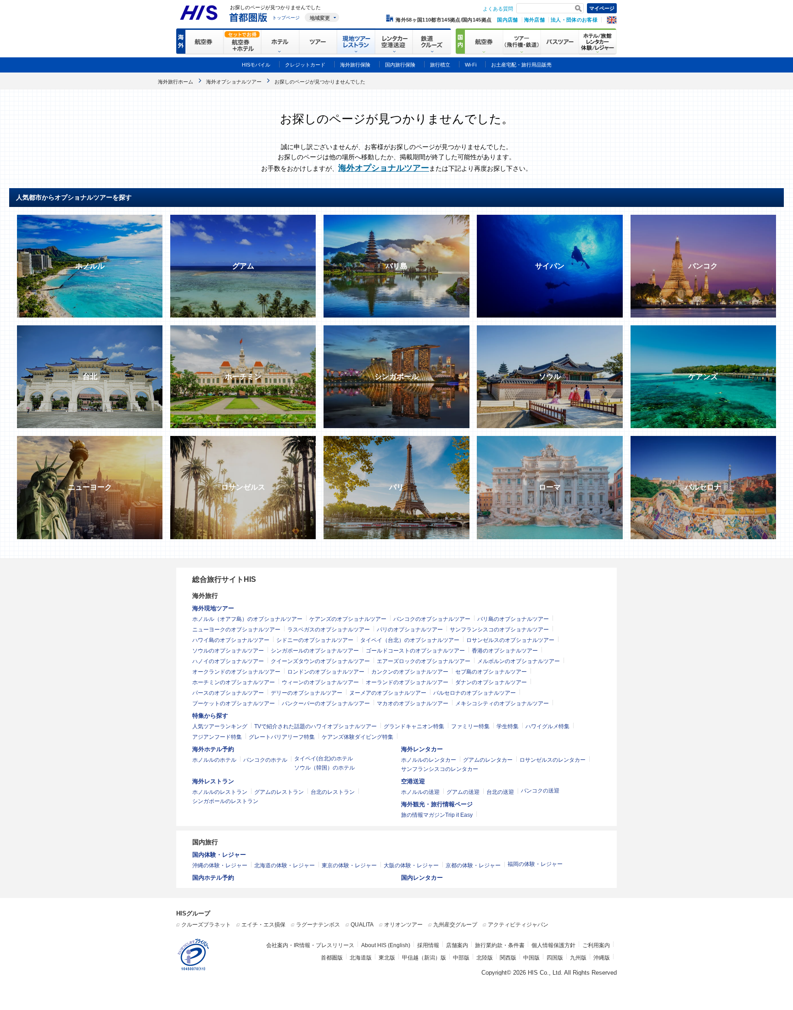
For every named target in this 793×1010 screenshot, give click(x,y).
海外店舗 (534, 19)
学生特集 (508, 726)
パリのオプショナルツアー (410, 629)
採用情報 (428, 945)
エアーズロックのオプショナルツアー (423, 661)
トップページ (286, 17)
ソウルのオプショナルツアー (228, 650)
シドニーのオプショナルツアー (314, 640)
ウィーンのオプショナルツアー (320, 682)
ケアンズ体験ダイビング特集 (357, 737)
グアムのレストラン (279, 792)
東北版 (387, 957)
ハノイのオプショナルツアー (228, 661)
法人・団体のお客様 (574, 19)
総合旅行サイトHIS (224, 579)
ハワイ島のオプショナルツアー (230, 640)
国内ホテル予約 (213, 877)
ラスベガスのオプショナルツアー (328, 629)
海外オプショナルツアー (383, 168)
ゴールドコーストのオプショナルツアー (415, 650)
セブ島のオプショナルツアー (491, 672)
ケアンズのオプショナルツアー (347, 619)
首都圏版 (332, 957)
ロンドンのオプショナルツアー (325, 672)
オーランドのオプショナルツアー (407, 682)
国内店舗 (507, 19)
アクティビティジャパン (518, 924)
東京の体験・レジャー (349, 865)
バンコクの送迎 (540, 790)
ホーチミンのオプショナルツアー (233, 682)
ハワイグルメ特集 (547, 726)
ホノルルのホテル (214, 760)
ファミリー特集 (470, 726)
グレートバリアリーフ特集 (282, 737)
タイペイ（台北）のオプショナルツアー (409, 640)
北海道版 (361, 957)
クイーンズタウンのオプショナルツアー (320, 661)
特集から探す (210, 715)
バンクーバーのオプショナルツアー (326, 703)
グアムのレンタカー (488, 760)
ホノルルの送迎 (420, 792)
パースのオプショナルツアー (228, 693)
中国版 (531, 957)
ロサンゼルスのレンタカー (552, 760)
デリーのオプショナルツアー (306, 693)
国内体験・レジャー (219, 854)
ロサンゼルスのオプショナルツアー (510, 640)
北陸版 (484, 957)
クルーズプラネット (206, 924)
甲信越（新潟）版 (424, 957)
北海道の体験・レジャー (284, 865)
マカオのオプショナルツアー (412, 703)
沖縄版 (601, 957)
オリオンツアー (403, 924)
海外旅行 (205, 595)
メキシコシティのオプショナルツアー (502, 703)
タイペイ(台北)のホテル (323, 758)
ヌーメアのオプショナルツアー (387, 693)
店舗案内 (457, 945)
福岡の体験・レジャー (535, 864)
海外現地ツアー (213, 608)
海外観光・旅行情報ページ (437, 804)
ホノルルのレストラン (219, 792)
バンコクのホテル (265, 760)
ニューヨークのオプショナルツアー (236, 629)
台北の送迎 (500, 792)
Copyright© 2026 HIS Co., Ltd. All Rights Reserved (549, 972)
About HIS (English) (385, 945)
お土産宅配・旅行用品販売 (521, 64)
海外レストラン (213, 781)
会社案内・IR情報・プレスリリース (310, 945)
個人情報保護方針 (553, 945)
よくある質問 (498, 8)
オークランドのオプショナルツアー (236, 672)
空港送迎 (413, 781)
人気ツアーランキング (219, 726)
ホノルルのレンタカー (428, 760)
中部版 (461, 957)
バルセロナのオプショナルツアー (474, 693)
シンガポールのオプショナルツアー (315, 650)
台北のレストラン (333, 792)
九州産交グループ (455, 924)
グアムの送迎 (463, 792)
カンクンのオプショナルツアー (409, 672)
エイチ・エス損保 (263, 924)
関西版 (508, 957)
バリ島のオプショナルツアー (513, 619)
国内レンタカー (422, 877)
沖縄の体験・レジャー (219, 865)
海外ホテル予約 (213, 749)
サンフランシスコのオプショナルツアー (499, 629)
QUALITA (362, 924)
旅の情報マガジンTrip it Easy (437, 815)
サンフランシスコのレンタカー (439, 769)
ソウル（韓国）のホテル (324, 767)
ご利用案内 (596, 945)
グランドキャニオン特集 (414, 726)
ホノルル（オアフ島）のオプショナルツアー (247, 619)
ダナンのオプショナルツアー (491, 682)
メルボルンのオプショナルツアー (518, 661)
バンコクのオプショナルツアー (431, 619)
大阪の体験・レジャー (411, 865)
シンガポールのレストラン (225, 801)
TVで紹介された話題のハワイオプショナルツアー (315, 726)
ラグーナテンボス (318, 924)
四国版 (555, 957)
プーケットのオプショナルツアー (233, 703)
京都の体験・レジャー (473, 865)
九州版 (578, 957)
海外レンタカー (422, 749)
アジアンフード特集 (217, 737)
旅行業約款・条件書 (500, 945)
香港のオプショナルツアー (505, 650)
